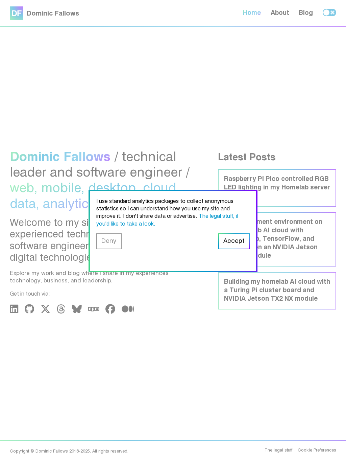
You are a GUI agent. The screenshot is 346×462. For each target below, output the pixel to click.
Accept (234, 241)
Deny (109, 241)
